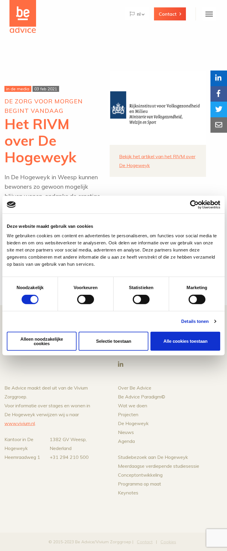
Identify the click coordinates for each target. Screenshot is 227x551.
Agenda (126, 441)
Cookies (168, 541)
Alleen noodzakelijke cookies (41, 341)
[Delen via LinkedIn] (218, 78)
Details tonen (195, 321)
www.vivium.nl (19, 423)
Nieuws (126, 432)
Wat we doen (132, 406)
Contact (167, 14)
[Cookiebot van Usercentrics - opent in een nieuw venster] (194, 204)
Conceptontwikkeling (140, 475)
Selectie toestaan (113, 341)
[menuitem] (137, 14)
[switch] (85, 299)
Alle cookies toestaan (185, 341)
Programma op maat (139, 484)
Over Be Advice (134, 388)
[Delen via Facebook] (218, 94)
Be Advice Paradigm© (141, 397)
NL (139, 14)
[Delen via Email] (218, 125)
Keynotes (128, 493)
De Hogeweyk (133, 423)
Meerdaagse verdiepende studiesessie (158, 466)
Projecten (128, 414)
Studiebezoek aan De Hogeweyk (153, 457)
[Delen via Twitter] (218, 109)
